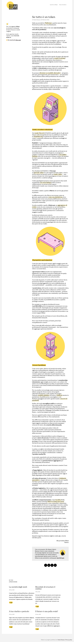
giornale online (39, 172)
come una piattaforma (55, 197)
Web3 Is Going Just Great (55, 501)
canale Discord (39, 133)
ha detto (58, 500)
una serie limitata (45, 182)
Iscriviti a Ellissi (54, 4)
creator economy (59, 58)
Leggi (10, 602)
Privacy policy (68, 639)
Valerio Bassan (36, 19)
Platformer (48, 23)
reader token (58, 174)
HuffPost (59, 395)
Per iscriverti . (14, 40)
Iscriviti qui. (60, 558)
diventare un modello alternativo (50, 73)
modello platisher (43, 395)
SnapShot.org (38, 136)
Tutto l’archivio (62, 4)
